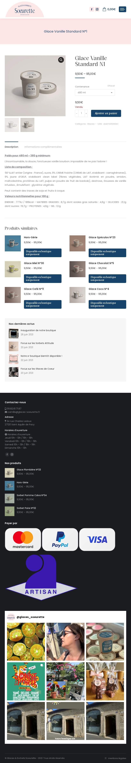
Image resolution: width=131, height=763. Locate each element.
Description (11, 146)
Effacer (111, 85)
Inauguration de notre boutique (38, 330)
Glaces (91, 123)
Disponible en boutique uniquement (38, 253)
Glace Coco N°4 (99, 289)
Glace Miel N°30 (34, 263)
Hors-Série (30, 237)
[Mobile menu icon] (122, 9)
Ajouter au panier (106, 113)
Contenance (82, 86)
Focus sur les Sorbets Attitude (37, 343)
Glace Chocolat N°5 (101, 263)
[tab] (11, 145)
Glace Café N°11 (34, 289)
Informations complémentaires (43, 146)
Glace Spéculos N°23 (102, 237)
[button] (26, 642)
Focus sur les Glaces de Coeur (37, 368)
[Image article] (13, 333)
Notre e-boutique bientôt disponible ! (41, 356)
